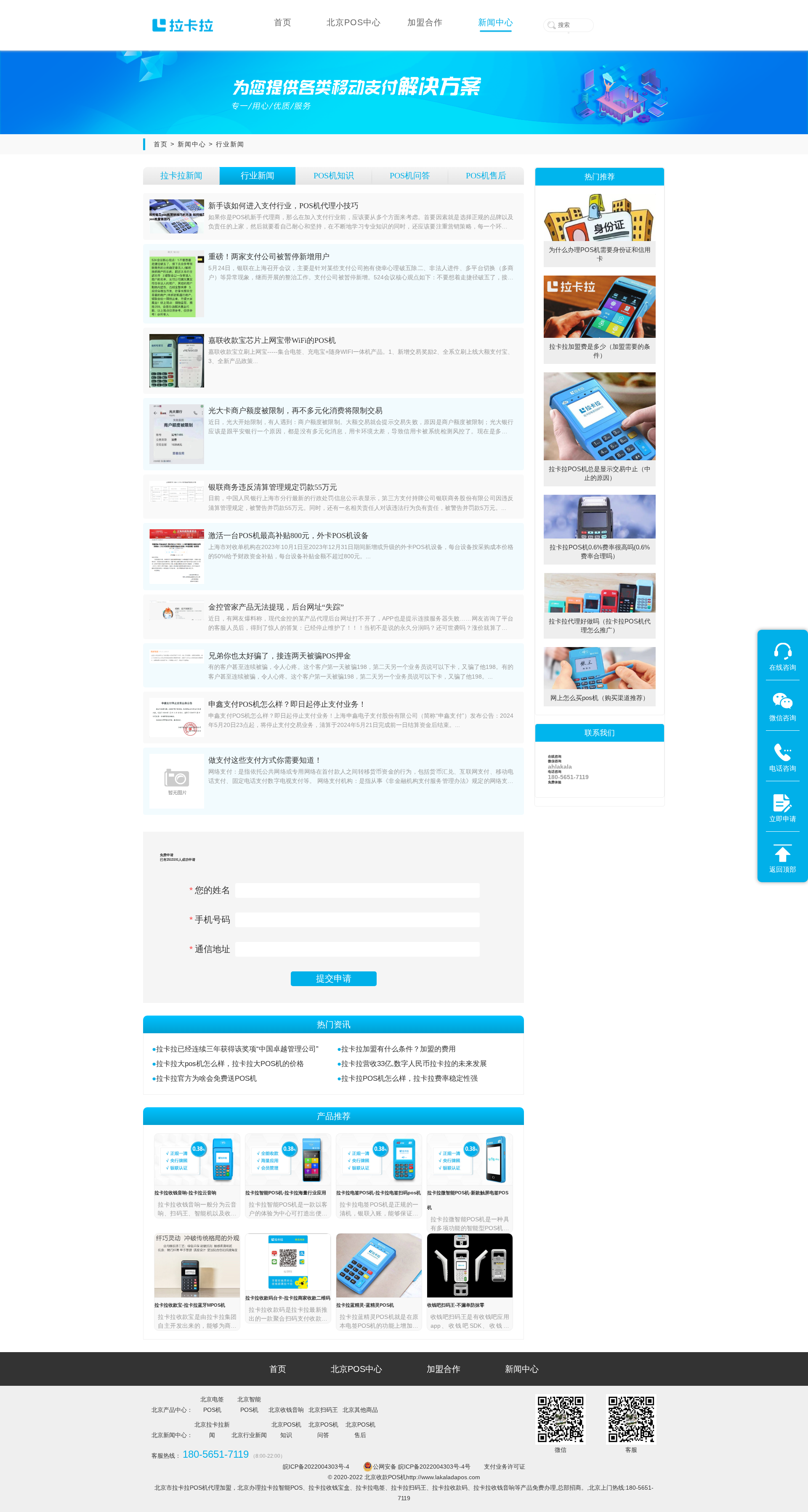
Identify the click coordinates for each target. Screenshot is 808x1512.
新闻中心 (192, 144)
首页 (161, 144)
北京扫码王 (323, 1409)
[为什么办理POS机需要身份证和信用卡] (600, 197)
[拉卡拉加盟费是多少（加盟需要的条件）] (600, 278)
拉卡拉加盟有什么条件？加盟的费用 (398, 1049)
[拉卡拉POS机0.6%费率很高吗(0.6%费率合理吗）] (600, 498)
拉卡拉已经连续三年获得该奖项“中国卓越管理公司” (237, 1049)
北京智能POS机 (249, 1404)
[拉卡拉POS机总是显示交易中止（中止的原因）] (600, 375)
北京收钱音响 (286, 1409)
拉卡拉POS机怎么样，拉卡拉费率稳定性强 (409, 1078)
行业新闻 (230, 144)
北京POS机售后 (360, 1429)
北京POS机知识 (286, 1429)
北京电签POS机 (212, 1404)
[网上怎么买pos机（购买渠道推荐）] (600, 650)
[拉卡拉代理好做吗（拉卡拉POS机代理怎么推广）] (600, 576)
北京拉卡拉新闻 (212, 1429)
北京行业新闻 (249, 1435)
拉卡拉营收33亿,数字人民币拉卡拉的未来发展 (414, 1064)
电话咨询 (568, 775)
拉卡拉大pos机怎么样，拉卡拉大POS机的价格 (230, 1064)
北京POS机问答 (323, 1429)
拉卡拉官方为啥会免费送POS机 (206, 1078)
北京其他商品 (360, 1409)
